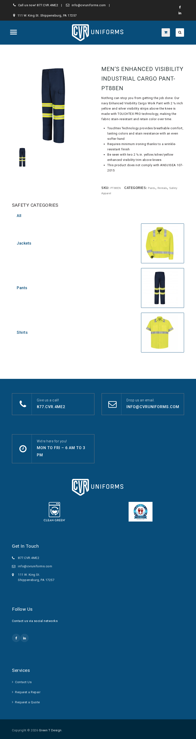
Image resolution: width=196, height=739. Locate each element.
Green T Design (50, 730)
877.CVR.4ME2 (47, 5)
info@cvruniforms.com (89, 5)
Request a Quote (27, 702)
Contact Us (23, 682)
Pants (22, 288)
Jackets (24, 243)
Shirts (22, 332)
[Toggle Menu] (13, 32)
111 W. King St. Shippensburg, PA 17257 (47, 15)
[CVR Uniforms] (98, 33)
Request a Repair (27, 692)
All (19, 215)
